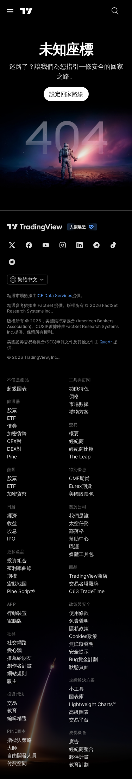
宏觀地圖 (17, 583)
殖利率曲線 (19, 568)
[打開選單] (10, 11)
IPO (11, 539)
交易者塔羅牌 (84, 583)
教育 (12, 710)
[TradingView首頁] (26, 11)
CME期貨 (79, 478)
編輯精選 (17, 718)
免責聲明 (79, 621)
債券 (12, 426)
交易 (12, 703)
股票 (12, 410)
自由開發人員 (22, 755)
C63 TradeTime (87, 591)
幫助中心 (79, 539)
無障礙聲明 (81, 644)
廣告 (74, 741)
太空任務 (79, 523)
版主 (12, 681)
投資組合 (17, 560)
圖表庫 (76, 696)
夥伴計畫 (79, 757)
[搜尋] (115, 11)
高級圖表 (79, 712)
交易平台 (79, 720)
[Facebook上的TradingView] (29, 245)
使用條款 (79, 613)
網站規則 (17, 673)
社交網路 (17, 642)
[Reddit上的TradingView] (12, 262)
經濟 (12, 515)
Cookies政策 (83, 636)
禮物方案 (79, 412)
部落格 (76, 531)
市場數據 (79, 404)
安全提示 (79, 651)
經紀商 (76, 441)
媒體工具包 (81, 554)
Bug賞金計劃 (83, 659)
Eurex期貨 (80, 486)
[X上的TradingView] (12, 245)
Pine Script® (21, 591)
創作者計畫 (19, 666)
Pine (12, 456)
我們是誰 (79, 515)
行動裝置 (17, 613)
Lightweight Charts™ (92, 704)
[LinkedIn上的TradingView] (79, 245)
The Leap (80, 456)
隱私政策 (79, 628)
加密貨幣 (17, 433)
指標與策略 (19, 740)
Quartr (106, 341)
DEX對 (14, 449)
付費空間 (17, 763)
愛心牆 (14, 650)
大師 (12, 748)
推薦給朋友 (19, 658)
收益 (12, 523)
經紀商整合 (81, 749)
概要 (74, 433)
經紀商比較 (81, 449)
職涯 (74, 546)
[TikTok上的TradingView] (113, 245)
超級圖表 (17, 388)
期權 (12, 576)
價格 (74, 396)
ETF (11, 418)
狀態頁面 (79, 667)
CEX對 (14, 441)
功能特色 (79, 388)
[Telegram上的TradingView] (96, 245)
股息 (12, 531)
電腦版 (14, 621)
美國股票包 (81, 494)
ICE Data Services (54, 295)
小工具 (76, 689)
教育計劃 (79, 764)
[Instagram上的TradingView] (63, 245)
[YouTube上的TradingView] (46, 245)
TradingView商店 (88, 576)
